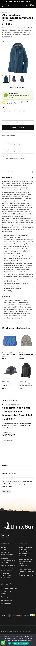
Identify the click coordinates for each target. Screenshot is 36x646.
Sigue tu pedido (6, 597)
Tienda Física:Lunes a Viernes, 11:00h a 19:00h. (7, 576)
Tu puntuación (7, 432)
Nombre (5, 465)
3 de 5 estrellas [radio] (9, 435)
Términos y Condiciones (20, 643)
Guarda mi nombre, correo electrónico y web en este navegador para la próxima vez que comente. (17, 484)
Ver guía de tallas (18, 87)
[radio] (4, 111)
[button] (3, 41)
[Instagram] (3, 536)
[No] (34, 640)
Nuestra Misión (6, 603)
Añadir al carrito (18, 127)
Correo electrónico (9, 473)
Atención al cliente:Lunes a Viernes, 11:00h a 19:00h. (8, 568)
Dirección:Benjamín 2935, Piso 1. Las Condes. (8, 560)
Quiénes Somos (6, 600)
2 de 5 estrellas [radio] (6, 435)
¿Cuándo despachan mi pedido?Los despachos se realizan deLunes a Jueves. (26, 551)
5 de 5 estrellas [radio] (14, 435)
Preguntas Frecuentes (9, 588)
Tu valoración (7, 440)
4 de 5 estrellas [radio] (11, 435)
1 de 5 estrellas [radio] (3, 435)
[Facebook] (8, 536)
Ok (10, 643)
